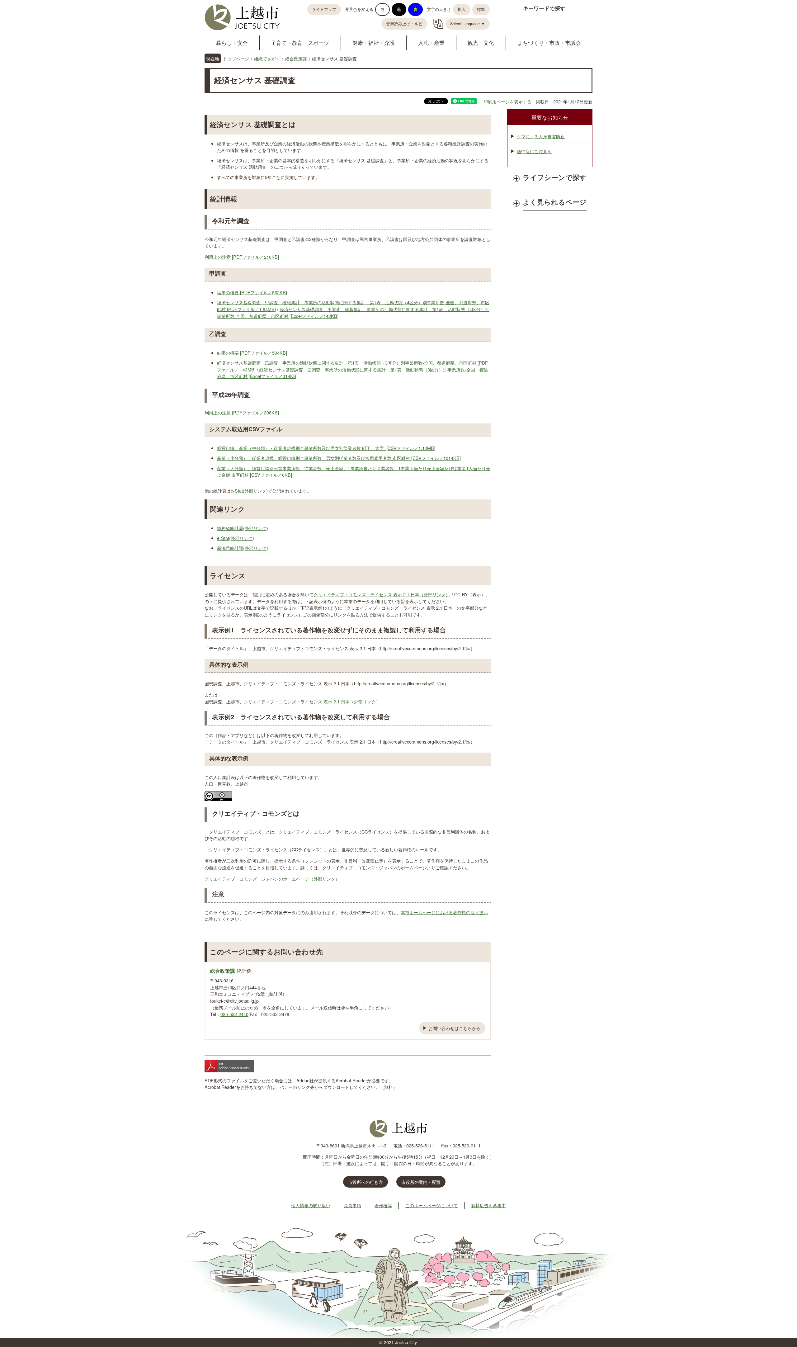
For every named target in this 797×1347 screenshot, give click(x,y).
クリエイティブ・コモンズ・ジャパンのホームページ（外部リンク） (272, 878)
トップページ (236, 58)
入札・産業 (431, 42)
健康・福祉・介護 (373, 42)
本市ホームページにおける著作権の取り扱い (444, 912)
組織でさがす (267, 58)
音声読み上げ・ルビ (404, 23)
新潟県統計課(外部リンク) (242, 548)
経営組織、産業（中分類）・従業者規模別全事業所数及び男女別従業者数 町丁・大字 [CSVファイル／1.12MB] (326, 448)
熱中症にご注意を (534, 151)
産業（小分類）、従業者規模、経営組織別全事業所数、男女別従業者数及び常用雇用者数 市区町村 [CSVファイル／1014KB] (339, 458)
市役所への (365, 1182)
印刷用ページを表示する (507, 101)
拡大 (462, 9)
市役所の (421, 1182)
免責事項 (352, 1205)
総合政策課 (296, 58)
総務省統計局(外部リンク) (242, 528)
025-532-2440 (234, 1014)
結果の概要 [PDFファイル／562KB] (252, 292)
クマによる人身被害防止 (541, 136)
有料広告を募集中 (488, 1205)
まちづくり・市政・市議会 (549, 42)
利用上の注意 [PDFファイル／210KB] (242, 256)
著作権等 (383, 1205)
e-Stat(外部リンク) (249, 490)
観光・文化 (481, 42)
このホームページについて (431, 1205)
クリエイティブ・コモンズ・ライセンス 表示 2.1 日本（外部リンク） (382, 594)
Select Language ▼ (467, 23)
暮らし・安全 (232, 42)
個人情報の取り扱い (310, 1205)
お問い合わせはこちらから (454, 1028)
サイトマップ (324, 9)
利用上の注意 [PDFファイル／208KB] (242, 412)
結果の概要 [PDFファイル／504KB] (252, 352)
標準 (481, 9)
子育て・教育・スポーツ (300, 42)
